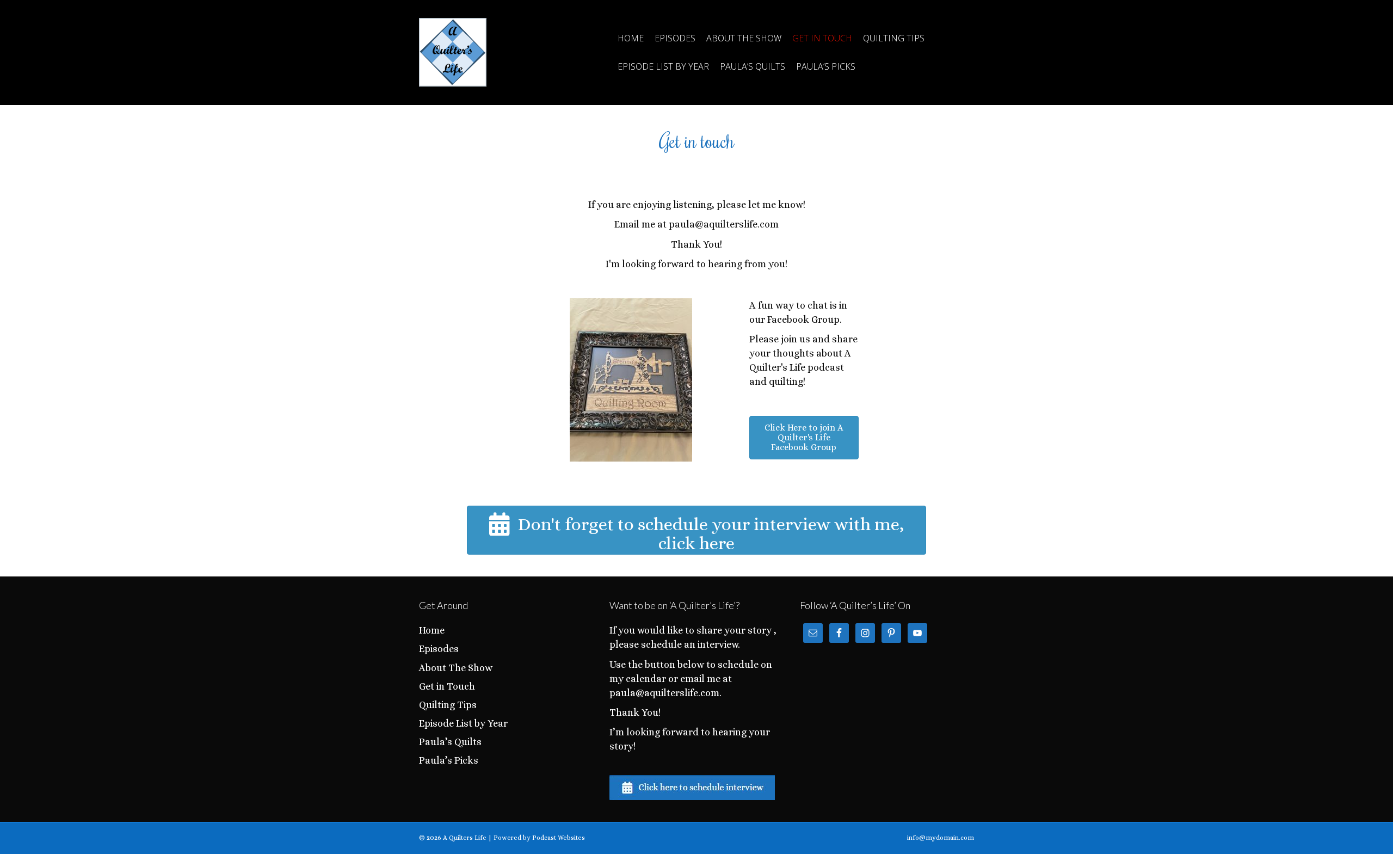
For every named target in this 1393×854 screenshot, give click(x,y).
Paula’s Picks (825, 66)
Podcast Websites (558, 837)
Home (631, 38)
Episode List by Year (663, 66)
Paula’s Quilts (752, 66)
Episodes (675, 38)
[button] (804, 437)
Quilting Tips (893, 38)
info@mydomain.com (940, 837)
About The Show (743, 38)
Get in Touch (822, 38)
